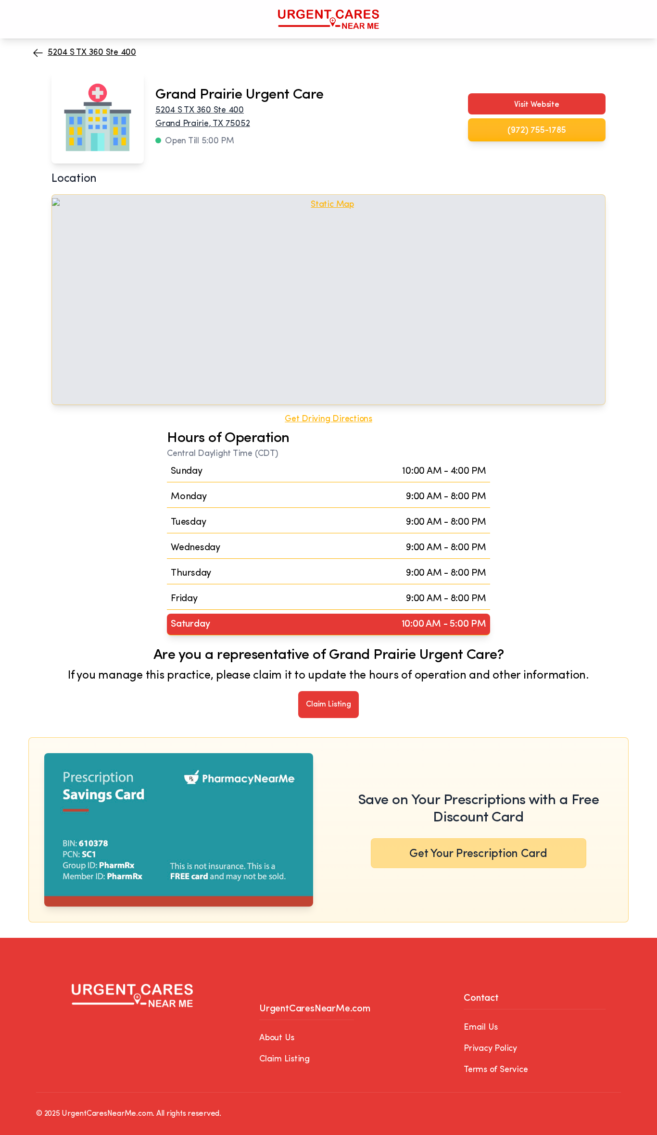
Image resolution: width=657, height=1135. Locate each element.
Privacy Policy (490, 1049)
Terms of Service (496, 1070)
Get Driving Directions (328, 419)
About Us (276, 1038)
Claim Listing (328, 704)
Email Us (481, 1027)
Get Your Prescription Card (478, 854)
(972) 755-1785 (536, 130)
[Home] (328, 19)
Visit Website (536, 105)
